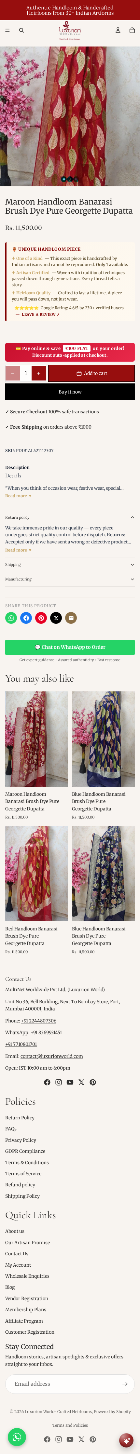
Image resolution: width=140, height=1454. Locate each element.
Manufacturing (18, 579)
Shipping (13, 564)
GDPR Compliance (25, 1151)
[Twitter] (81, 1082)
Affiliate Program (24, 1321)
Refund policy (20, 1185)
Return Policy (20, 1118)
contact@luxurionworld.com (52, 1056)
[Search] (21, 30)
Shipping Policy (22, 1196)
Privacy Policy (20, 1140)
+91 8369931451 (46, 1032)
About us (14, 1231)
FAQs (11, 1129)
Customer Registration (29, 1332)
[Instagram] (59, 1082)
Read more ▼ (18, 495)
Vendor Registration (26, 1298)
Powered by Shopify (112, 1411)
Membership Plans (25, 1310)
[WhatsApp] (11, 618)
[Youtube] (70, 1082)
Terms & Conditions (27, 1163)
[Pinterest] (41, 618)
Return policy (17, 517)
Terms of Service (23, 1174)
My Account (18, 1265)
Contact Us (16, 1254)
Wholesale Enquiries (27, 1276)
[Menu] (7, 30)
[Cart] (132, 30)
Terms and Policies (70, 1425)
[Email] (71, 618)
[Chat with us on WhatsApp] (17, 1437)
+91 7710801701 (21, 1044)
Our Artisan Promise (27, 1243)
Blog (10, 1287)
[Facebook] (26, 618)
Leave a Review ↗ (41, 314)
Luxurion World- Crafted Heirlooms (58, 1411)
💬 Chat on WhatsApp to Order (70, 647)
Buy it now (70, 392)
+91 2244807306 (38, 1021)
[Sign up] (125, 1384)
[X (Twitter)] (56, 618)
